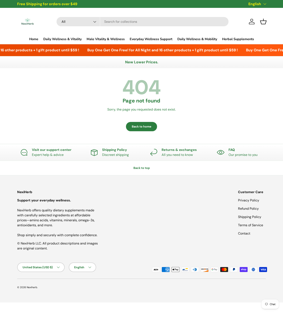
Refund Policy (248, 208)
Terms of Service (250, 225)
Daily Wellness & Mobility (197, 39)
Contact (244, 233)
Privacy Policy (248, 200)
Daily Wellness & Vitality (62, 39)
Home (33, 39)
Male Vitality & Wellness (106, 39)
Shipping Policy (249, 217)
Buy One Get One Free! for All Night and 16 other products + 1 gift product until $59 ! (160, 50)
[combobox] (143, 21)
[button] (263, 21)
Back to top (141, 168)
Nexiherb (32, 287)
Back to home (141, 126)
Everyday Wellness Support (151, 39)
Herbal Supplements (238, 39)
